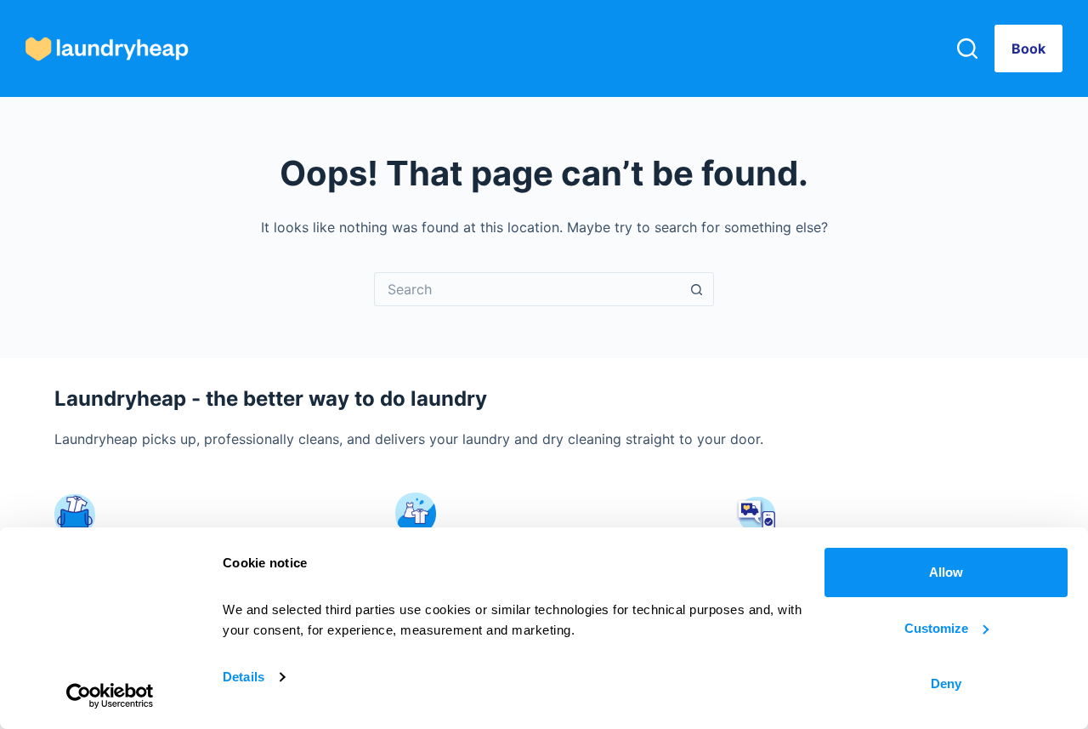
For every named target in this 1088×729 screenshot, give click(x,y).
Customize (936, 628)
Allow (946, 572)
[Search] (967, 48)
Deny (946, 683)
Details (243, 676)
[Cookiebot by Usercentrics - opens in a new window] (110, 696)
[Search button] (697, 289)
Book (1029, 48)
